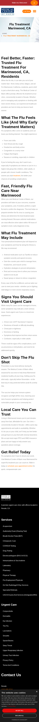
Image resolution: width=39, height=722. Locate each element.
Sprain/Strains (8, 641)
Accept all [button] (19, 710)
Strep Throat (7, 645)
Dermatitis (6, 616)
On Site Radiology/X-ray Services (15, 585)
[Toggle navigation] (34, 11)
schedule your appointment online (20, 466)
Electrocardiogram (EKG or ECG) (15, 556)
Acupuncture (7, 526)
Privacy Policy (8, 660)
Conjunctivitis (8, 611)
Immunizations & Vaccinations (14, 560)
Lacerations (7, 631)
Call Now (26, 11)
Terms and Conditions (11, 665)
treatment (16, 176)
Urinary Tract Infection (11, 655)
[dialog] (19, 705)
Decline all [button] (19, 715)
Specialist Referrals (10, 590)
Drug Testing (7, 551)
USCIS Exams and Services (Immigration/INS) (20, 595)
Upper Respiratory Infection (13, 650)
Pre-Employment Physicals (13, 580)
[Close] (34, 3)
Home (4, 33)
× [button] (36, 691)
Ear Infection (7, 621)
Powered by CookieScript (19, 720)
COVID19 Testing (9, 546)
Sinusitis (6, 636)
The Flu (6, 626)
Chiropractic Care (9, 541)
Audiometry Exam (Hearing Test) (15, 531)
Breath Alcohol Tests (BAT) (13, 536)
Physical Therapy (9, 575)
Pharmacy (6, 570)
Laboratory (7, 565)
